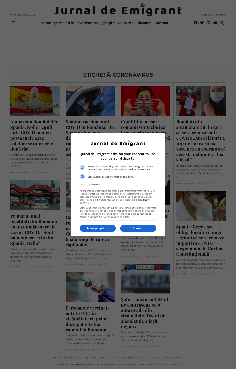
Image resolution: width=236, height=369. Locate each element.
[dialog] (118, 184)
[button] (118, 184)
